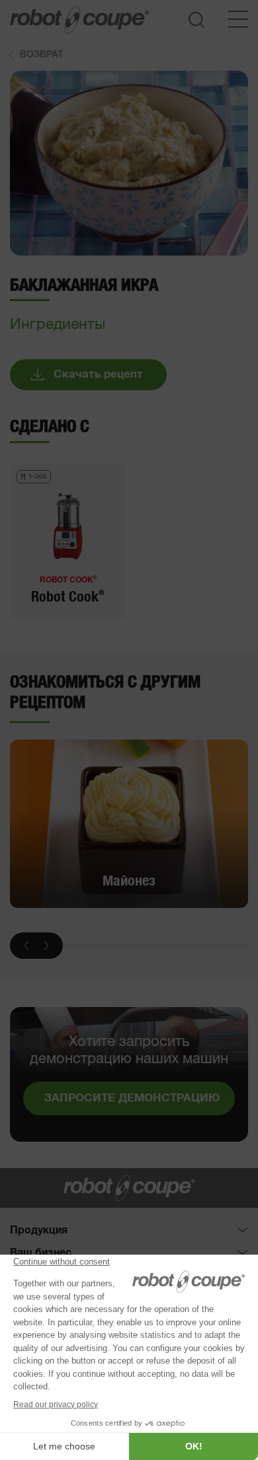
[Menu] (238, 19)
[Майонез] (129, 824)
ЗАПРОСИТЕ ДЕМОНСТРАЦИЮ (132, 1098)
